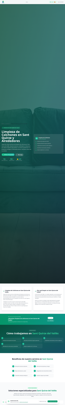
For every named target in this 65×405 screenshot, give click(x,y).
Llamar (51, 317)
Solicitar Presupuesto (9, 154)
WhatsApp (20, 154)
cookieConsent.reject (42, 401)
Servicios (7, 123)
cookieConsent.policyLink (23, 402)
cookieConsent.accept (53, 401)
